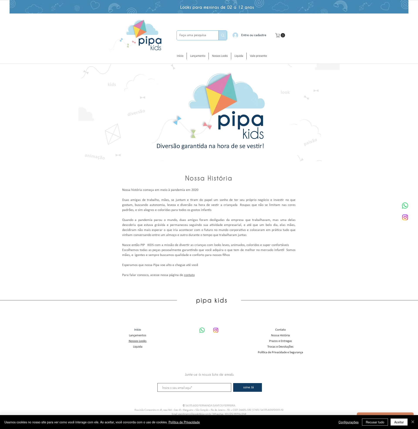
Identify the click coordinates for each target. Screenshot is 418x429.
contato (189, 275)
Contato (280, 329)
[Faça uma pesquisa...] (222, 35)
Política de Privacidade (184, 422)
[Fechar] (412, 422)
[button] (280, 35)
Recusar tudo (375, 422)
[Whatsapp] (405, 205)
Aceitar (399, 422)
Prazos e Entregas (280, 341)
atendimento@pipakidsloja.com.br (194, 414)
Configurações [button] (349, 422)
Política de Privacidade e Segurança (280, 352)
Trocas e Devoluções (280, 346)
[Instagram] (405, 217)
